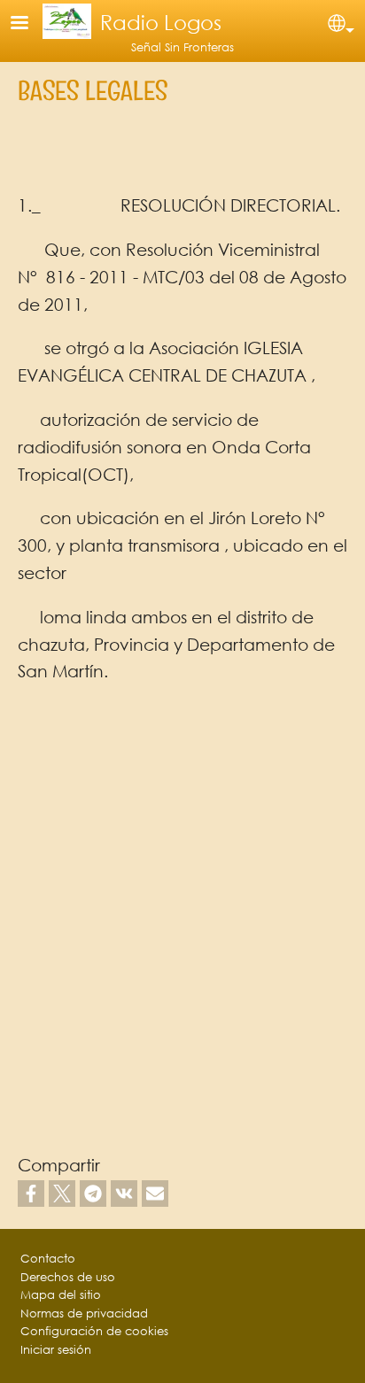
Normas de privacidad (84, 1313)
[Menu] (30, 24)
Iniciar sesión (55, 1349)
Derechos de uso (67, 1277)
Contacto (47, 1258)
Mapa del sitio (60, 1294)
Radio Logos (160, 22)
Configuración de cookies (94, 1331)
